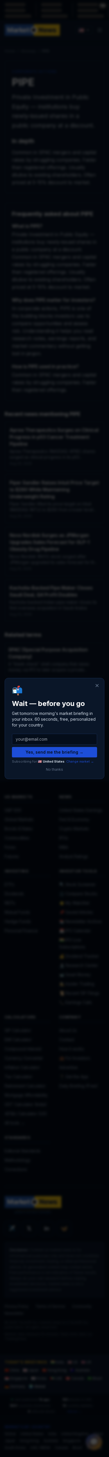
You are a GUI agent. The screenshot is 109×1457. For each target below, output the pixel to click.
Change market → (80, 761)
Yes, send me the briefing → (54, 752)
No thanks (54, 769)
